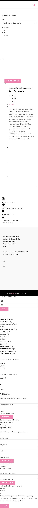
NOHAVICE (3, 332)
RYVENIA (13, 294)
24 (5, 33)
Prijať (4, 506)
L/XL (1, 368)
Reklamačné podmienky (11, 239)
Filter (4, 309)
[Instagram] (4, 266)
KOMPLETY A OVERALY (7, 329)
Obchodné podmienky (11, 237)
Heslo (2, 411)
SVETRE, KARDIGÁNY (6, 349)
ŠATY (17, 88)
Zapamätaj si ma (9, 414)
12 (4, 30)
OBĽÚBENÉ (12, 88)
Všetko (6, 35)
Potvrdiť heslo (4, 457)
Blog (4, 246)
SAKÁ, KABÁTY (4, 342)
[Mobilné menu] (35, 5)
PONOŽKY (3, 337)
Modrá (2, 378)
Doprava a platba (9, 244)
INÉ (1, 327)
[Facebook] (4, 261)
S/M (1, 364)
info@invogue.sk (12, 254)
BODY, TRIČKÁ (4, 322)
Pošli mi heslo (7, 483)
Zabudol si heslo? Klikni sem (9, 420)
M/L (1, 366)
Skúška (2, 339)
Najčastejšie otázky (9, 241)
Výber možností (12, 80)
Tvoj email (3, 445)
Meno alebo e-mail (6, 405)
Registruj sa (4, 425)
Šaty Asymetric (16, 91)
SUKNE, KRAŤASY (5, 346)
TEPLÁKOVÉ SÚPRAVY (7, 351)
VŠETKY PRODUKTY (26, 88)
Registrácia (7, 460)
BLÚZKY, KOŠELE (5, 319)
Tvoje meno (4, 438)
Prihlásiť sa (6, 417)
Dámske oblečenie (6, 324)
